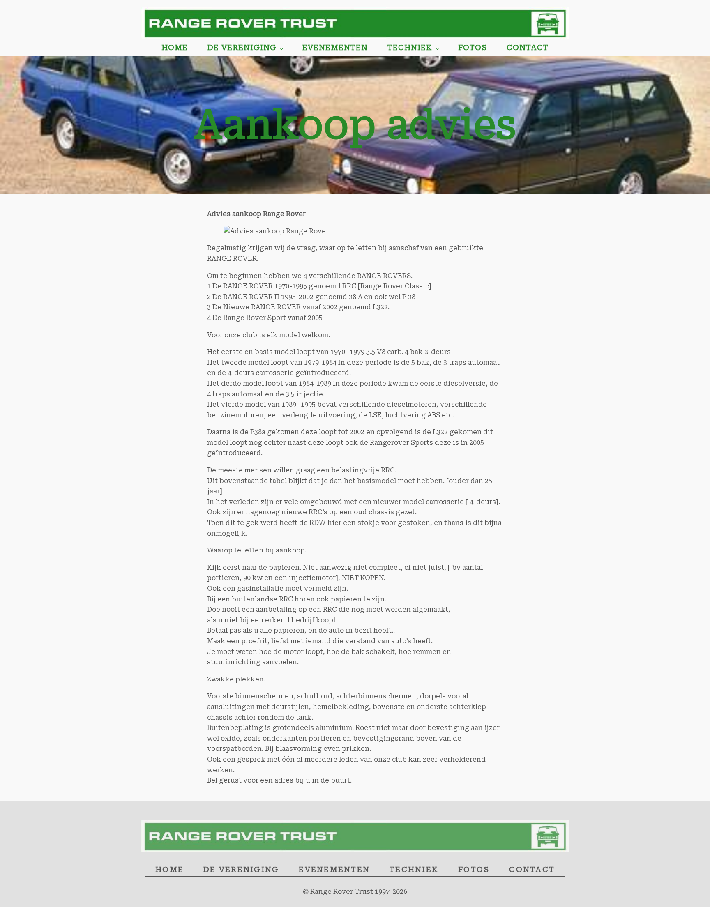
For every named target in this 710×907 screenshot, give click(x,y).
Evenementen (335, 47)
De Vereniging (242, 47)
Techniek (409, 47)
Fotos (472, 47)
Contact (528, 47)
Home (174, 47)
